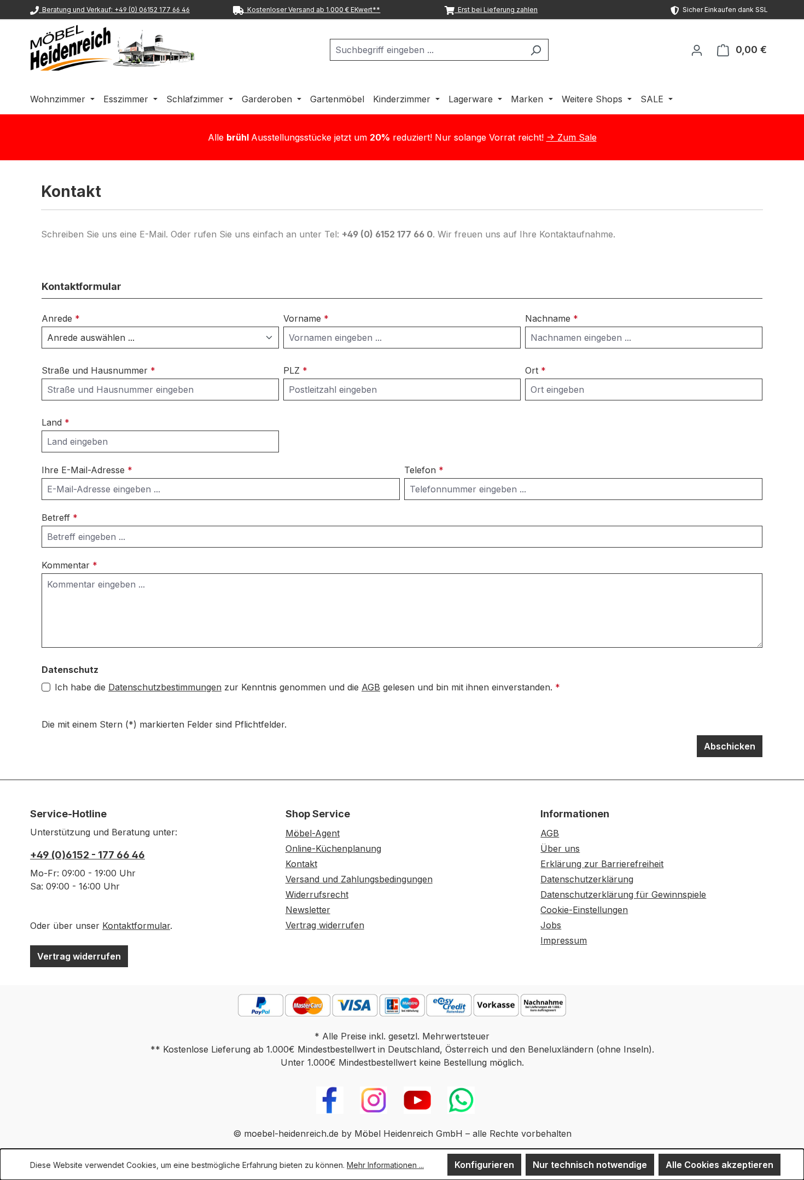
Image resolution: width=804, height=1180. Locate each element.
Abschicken (729, 746)
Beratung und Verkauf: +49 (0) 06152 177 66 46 (114, 9)
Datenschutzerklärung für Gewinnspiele (623, 894)
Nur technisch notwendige (590, 1164)
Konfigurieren (484, 1164)
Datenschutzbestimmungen (165, 687)
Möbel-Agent (313, 833)
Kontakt (301, 863)
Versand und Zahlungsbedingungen (359, 879)
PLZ (295, 370)
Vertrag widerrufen (79, 956)
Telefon (424, 469)
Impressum (563, 940)
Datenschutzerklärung (586, 879)
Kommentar (69, 565)
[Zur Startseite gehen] (112, 48)
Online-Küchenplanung (333, 848)
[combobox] (426, 50)
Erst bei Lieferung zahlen (496, 9)
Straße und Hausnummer (98, 370)
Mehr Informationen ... (385, 1165)
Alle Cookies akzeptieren (719, 1164)
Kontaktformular (136, 925)
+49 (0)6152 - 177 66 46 (87, 855)
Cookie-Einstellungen (584, 909)
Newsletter (308, 909)
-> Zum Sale (571, 137)
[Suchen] (536, 50)
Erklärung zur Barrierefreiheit (601, 863)
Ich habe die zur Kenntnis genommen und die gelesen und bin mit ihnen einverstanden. (307, 687)
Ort (535, 370)
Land (55, 422)
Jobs (550, 925)
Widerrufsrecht (317, 894)
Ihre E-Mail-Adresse (87, 469)
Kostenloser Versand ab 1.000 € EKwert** (312, 9)
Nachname (551, 318)
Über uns (560, 848)
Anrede (61, 318)
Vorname (306, 318)
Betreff (60, 517)
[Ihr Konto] (697, 50)
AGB (371, 687)
